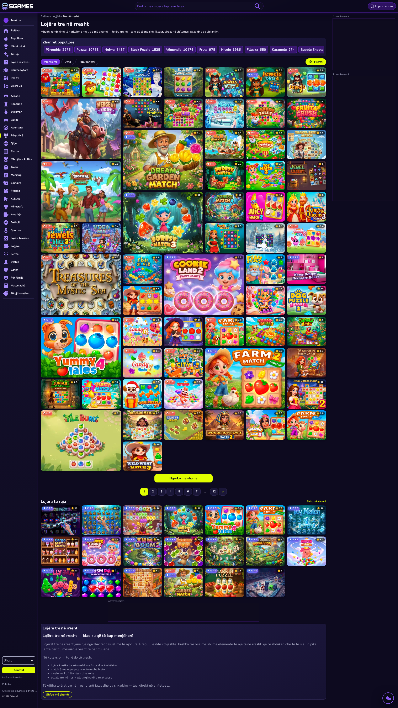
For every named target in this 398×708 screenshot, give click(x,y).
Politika (6, 684)
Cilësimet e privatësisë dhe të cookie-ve (19, 690)
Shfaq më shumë (57, 695)
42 (214, 491)
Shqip (8, 660)
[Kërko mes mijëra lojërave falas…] (257, 6)
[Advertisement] (183, 612)
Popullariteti (87, 62)
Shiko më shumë (316, 501)
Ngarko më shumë (183, 478)
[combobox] (199, 6)
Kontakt (19, 670)
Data (67, 62)
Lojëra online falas (12, 677)
